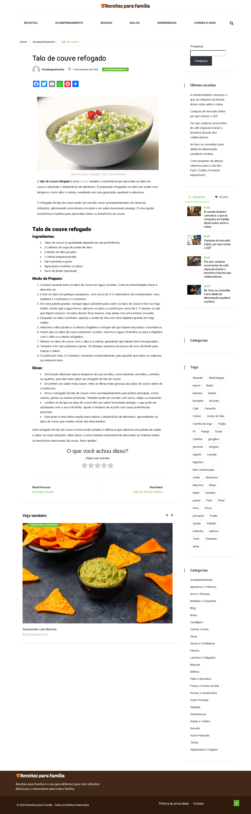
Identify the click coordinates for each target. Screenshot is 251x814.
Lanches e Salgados (203, 657)
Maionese (212, 477)
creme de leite (215, 416)
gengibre (213, 439)
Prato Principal (199, 700)
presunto (198, 515)
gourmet (198, 446)
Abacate (198, 377)
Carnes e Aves (205, 22)
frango (205, 431)
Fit (194, 431)
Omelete (210, 492)
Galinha (197, 439)
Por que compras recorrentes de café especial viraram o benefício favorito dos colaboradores (217, 269)
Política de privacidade (174, 803)
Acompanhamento (69, 22)
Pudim (213, 515)
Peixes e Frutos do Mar (204, 685)
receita (84, 181)
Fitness (194, 650)
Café (195, 408)
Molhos (194, 671)
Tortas (194, 742)
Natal (196, 492)
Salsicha (198, 531)
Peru (196, 508)
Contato (198, 803)
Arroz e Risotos (200, 594)
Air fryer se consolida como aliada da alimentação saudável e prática (207, 149)
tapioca (213, 531)
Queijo (197, 523)
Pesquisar (196, 46)
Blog (207, 207)
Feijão (222, 423)
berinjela (198, 400)
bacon (196, 385)
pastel (196, 500)
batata (212, 393)
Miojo (212, 485)
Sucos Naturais (199, 735)
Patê (209, 500)
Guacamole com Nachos (39, 629)
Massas (106, 22)
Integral (213, 446)
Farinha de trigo (202, 423)
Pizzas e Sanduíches (203, 693)
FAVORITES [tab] (198, 197)
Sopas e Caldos (200, 721)
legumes (198, 462)
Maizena (198, 485)
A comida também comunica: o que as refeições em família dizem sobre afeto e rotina (209, 99)
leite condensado (203, 469)
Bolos (135, 22)
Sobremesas (166, 22)
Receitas (30, 22)
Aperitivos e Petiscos (43, 525)
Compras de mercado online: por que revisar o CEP (217, 244)
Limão (196, 477)
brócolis (214, 400)
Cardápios (196, 622)
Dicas (193, 636)
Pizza (208, 508)
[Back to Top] (236, 803)
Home (23, 41)
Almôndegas (216, 377)
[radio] (84, 466)
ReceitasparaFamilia (52, 69)
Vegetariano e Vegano (204, 749)
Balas (209, 385)
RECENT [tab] (223, 197)
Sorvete (195, 728)
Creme (197, 416)
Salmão (211, 523)
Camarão (210, 408)
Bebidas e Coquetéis (203, 601)
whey (196, 546)
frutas (218, 431)
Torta (196, 538)
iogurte (197, 454)
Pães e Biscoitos (200, 678)
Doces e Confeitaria (202, 643)
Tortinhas (211, 538)
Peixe (221, 500)
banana (197, 393)
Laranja (211, 454)
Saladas (195, 707)
